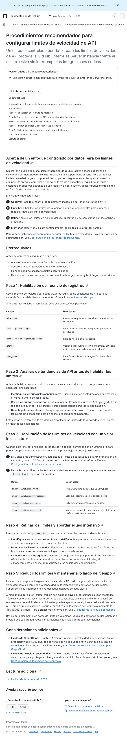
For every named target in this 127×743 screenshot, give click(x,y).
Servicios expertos (82, 731)
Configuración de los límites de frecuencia (54, 237)
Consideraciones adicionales (32, 630)
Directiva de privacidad (16, 712)
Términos (33, 731)
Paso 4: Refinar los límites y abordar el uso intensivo (53, 525)
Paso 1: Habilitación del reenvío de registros (45, 285)
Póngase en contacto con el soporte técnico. (90, 710)
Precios (67, 731)
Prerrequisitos (18, 248)
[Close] (118, 5)
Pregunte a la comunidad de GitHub (86, 706)
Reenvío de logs (83, 297)
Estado (57, 731)
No (24, 707)
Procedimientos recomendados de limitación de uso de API (95, 24)
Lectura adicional (21, 671)
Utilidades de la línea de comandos (94, 609)
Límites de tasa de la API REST (29, 679)
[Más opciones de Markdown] (38, 91)
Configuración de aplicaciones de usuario (40, 24)
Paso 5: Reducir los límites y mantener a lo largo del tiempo (59, 573)
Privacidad (46, 731)
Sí (13, 707)
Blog (97, 731)
